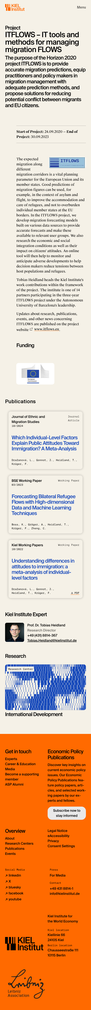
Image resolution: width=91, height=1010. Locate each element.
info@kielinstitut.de (65, 893)
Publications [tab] (20, 401)
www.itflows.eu (46, 329)
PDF (76, 593)
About (10, 838)
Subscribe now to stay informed (66, 813)
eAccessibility (58, 836)
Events (10, 853)
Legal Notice (58, 830)
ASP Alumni (14, 784)
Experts (11, 759)
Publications (15, 848)
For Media (58, 875)
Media (10, 769)
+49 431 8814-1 (61, 888)
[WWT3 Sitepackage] (21, 7)
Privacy (53, 841)
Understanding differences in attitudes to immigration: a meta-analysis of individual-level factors (43, 569)
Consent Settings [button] (61, 846)
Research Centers (19, 843)
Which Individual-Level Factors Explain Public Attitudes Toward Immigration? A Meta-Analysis (45, 443)
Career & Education (20, 764)
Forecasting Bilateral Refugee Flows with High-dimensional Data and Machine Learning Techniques (43, 505)
